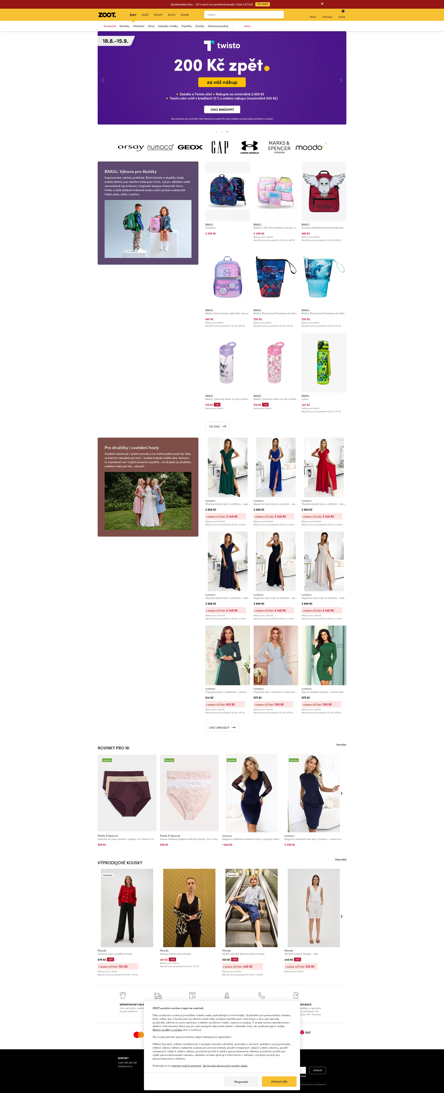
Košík (342, 14)
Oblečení (138, 26)
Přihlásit (327, 17)
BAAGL (209, 224)
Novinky (124, 26)
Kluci (172, 14)
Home (185, 14)
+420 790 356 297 (127, 1062)
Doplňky (186, 26)
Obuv (151, 26)
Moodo (102, 950)
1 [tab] (217, 131)
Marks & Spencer (108, 835)
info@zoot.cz (125, 1066)
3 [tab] (227, 131)
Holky (158, 14)
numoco (210, 500)
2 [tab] (222, 131)
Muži (145, 14)
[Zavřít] (322, 4)
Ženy (133, 15)
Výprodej (340, 859)
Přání (313, 17)
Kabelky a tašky (168, 26)
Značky (199, 26)
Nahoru (435, 1072)
